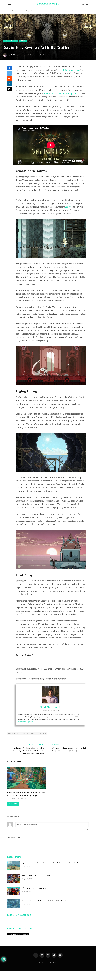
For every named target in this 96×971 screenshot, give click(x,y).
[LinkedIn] (9, 83)
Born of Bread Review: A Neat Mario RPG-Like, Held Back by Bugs (26, 794)
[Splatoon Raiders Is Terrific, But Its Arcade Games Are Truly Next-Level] (13, 865)
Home (9, 11)
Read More (13, 804)
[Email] (9, 89)
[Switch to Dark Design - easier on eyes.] (82, 4)
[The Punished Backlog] (48, 4)
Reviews (23, 41)
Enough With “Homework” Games (36, 875)
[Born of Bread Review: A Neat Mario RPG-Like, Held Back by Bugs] (26, 778)
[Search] (86, 3)
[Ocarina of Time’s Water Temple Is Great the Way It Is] (13, 903)
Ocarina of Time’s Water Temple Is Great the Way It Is (45, 900)
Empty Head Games (29, 733)
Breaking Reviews (10, 41)
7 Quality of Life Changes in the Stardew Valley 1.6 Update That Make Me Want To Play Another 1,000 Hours (27, 751)
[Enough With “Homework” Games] (13, 878)
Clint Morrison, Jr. (16, 55)
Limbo (68, 206)
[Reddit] (9, 78)
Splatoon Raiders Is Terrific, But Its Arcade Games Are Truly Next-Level (52, 862)
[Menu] (9, 3)
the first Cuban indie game (68, 70)
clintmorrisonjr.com (25, 722)
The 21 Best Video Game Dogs (34, 888)
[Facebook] (9, 68)
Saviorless (42, 733)
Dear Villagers (13, 733)
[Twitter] (9, 73)
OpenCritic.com (55, 963)
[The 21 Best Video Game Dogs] (13, 891)
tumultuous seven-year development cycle (63, 93)
